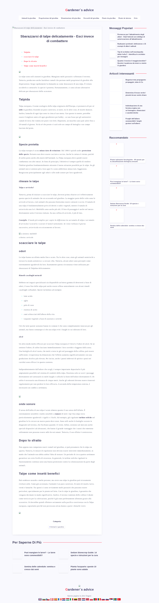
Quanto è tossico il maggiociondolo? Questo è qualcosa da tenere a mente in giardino (131, 63)
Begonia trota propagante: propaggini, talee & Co (136, 81)
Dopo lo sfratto (30, 61)
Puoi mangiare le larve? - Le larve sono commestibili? (39, 553)
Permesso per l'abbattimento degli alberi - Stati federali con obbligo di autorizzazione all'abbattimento (131, 36)
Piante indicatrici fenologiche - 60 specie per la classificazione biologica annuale (127, 160)
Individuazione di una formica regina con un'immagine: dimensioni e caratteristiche (135, 109)
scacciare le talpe (31, 57)
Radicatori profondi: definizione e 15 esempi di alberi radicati (131, 45)
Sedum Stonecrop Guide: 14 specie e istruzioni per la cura (84, 553)
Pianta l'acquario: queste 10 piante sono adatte (83, 568)
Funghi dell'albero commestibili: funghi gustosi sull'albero (134, 121)
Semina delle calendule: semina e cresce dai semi (127, 226)
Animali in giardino (57, 527)
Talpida (27, 52)
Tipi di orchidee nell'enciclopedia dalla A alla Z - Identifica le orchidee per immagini (131, 54)
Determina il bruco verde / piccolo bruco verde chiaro (136, 94)
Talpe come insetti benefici (35, 66)
